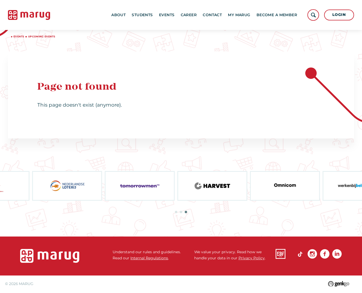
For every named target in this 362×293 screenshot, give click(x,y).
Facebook (325, 254)
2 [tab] (181, 212)
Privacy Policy (252, 258)
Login (339, 14)
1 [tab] (176, 212)
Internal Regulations (149, 258)
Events (167, 15)
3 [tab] (186, 212)
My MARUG (239, 15)
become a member (277, 15)
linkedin (337, 254)
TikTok (300, 254)
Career (189, 15)
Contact (212, 15)
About (118, 15)
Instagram (312, 254)
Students (142, 15)
